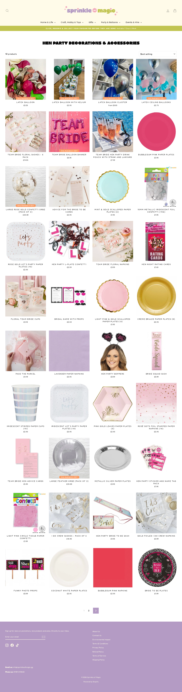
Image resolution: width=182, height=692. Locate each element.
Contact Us (97, 635)
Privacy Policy (98, 648)
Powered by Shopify (91, 682)
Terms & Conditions (100, 644)
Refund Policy (98, 652)
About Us (96, 631)
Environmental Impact (101, 640)
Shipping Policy (98, 660)
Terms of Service (99, 656)
